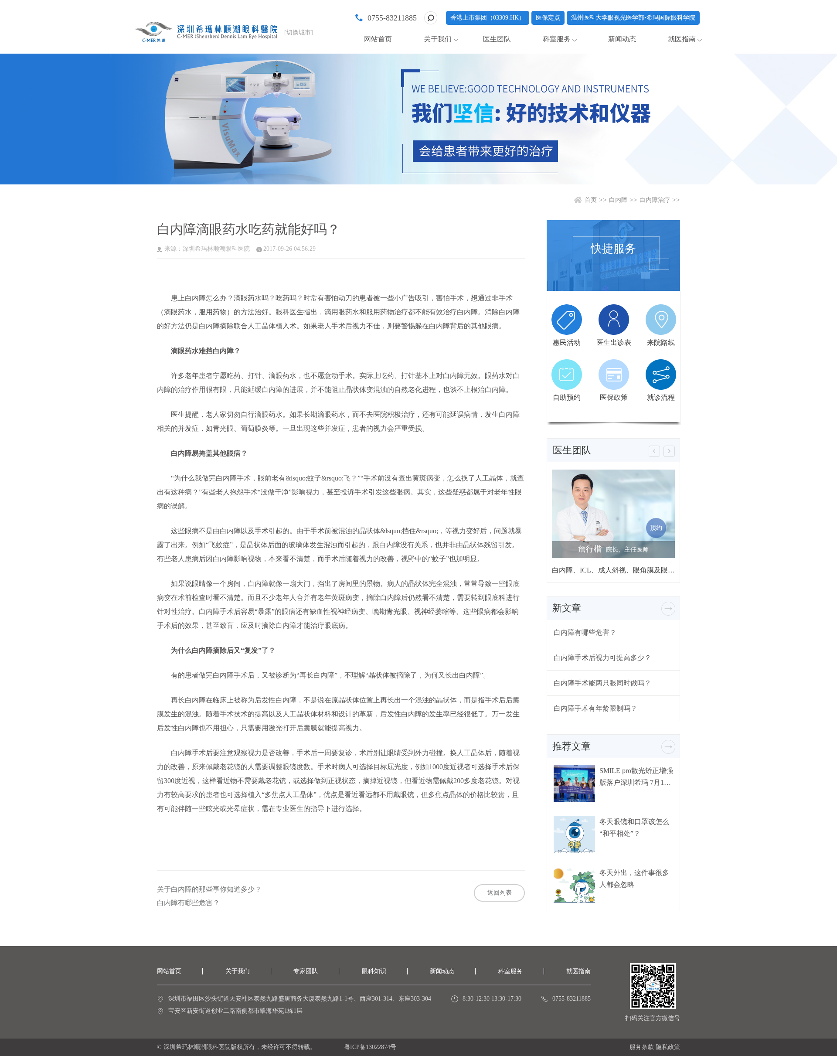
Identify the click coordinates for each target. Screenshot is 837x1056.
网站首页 (378, 39)
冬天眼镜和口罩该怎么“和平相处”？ (634, 827)
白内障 (618, 200)
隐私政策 (668, 1047)
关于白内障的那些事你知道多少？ (209, 889)
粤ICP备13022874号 (370, 1047)
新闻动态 (622, 39)
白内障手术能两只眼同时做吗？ (602, 683)
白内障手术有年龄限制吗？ (595, 708)
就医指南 (682, 39)
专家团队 (305, 971)
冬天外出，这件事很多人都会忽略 (634, 878)
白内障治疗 (655, 200)
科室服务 (510, 971)
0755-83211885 (392, 18)
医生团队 (497, 39)
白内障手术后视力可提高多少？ (602, 657)
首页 (591, 200)
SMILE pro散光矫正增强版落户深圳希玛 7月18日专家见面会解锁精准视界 (636, 777)
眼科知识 (374, 971)
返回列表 (499, 892)
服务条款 (641, 1047)
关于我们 (237, 971)
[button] (654, 451)
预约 (656, 528)
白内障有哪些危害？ (188, 902)
